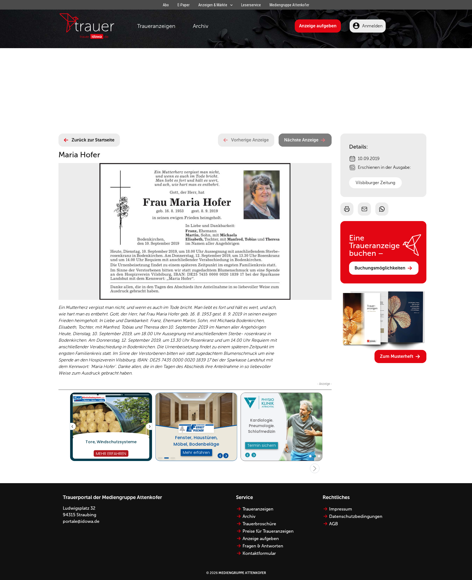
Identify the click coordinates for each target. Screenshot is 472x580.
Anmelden (372, 26)
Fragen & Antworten (263, 546)
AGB (333, 523)
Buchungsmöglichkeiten (380, 268)
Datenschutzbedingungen (355, 516)
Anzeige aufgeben (318, 26)
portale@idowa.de (81, 521)
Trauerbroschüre (259, 523)
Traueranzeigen (156, 26)
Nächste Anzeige (301, 140)
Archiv (200, 26)
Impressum (340, 509)
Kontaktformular (259, 553)
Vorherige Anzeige (250, 140)
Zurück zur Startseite (93, 140)
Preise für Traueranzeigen (268, 531)
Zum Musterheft (396, 356)
